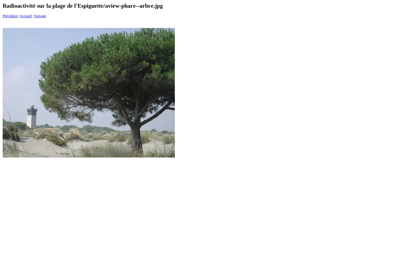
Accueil (26, 16)
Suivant (40, 16)
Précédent (10, 16)
